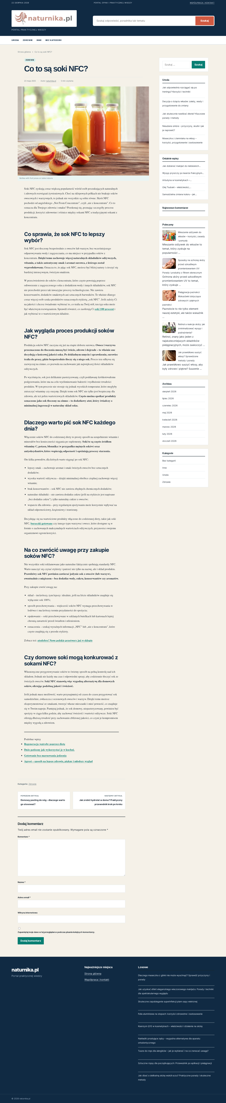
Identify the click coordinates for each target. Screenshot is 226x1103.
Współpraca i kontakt (202, 3)
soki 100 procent (104, 309)
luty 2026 (167, 434)
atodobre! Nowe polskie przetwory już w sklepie (65, 640)
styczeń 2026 (169, 441)
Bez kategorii (53, 40)
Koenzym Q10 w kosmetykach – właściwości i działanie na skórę (170, 1026)
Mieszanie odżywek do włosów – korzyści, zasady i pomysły (191, 236)
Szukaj (204, 20)
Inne (39, 40)
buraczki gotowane (42, 523)
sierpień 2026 (169, 391)
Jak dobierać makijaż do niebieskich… (181, 166)
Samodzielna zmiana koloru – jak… (179, 194)
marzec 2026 (169, 426)
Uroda (15, 40)
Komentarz (24, 837)
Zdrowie (28, 40)
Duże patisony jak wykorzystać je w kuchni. (49, 750)
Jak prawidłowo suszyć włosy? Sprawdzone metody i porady (190, 356)
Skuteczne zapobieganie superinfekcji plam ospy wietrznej (167, 1001)
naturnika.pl (51, 81)
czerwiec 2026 (170, 405)
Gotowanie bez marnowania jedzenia (45, 755)
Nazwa (22, 882)
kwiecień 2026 (169, 419)
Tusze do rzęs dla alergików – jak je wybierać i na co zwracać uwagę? (173, 1051)
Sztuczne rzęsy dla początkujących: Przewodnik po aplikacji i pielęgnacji (175, 1063)
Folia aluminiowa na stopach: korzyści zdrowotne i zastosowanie (170, 1014)
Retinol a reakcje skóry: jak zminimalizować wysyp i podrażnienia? (191, 328)
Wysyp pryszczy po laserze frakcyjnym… (183, 173)
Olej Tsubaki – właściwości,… (176, 187)
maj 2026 (167, 412)
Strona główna (24, 52)
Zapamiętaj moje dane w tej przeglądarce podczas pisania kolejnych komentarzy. (56, 932)
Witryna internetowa (27, 913)
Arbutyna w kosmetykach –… (177, 180)
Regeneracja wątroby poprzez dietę (44, 744)
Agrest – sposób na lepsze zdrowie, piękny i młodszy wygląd (58, 761)
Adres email (24, 897)
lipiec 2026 (168, 398)
